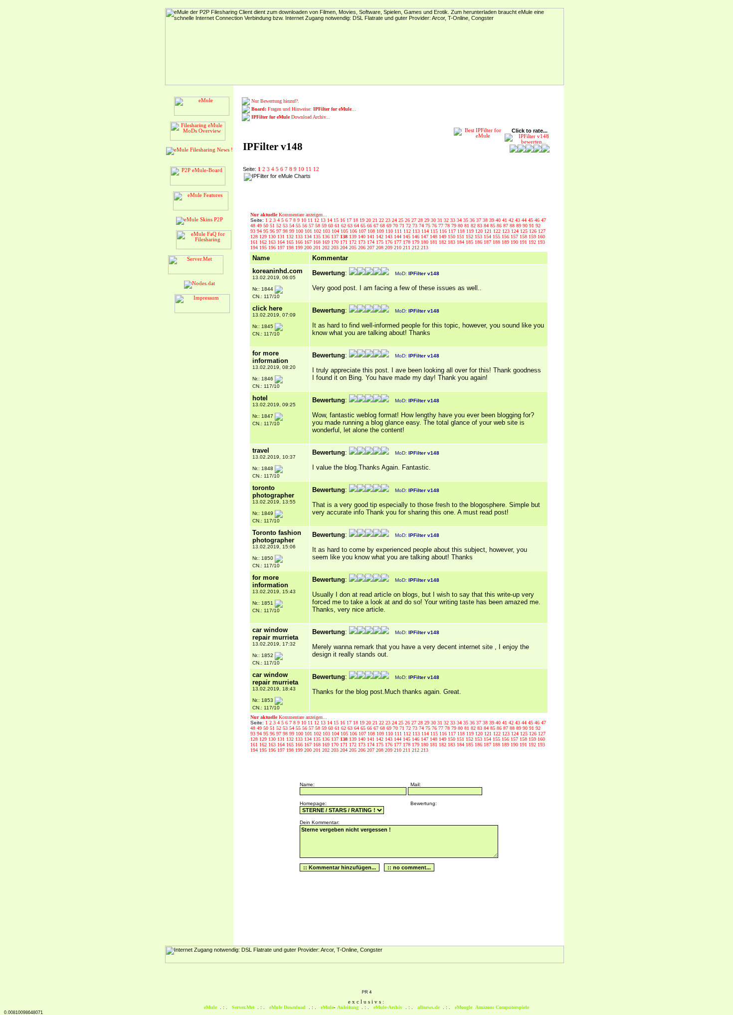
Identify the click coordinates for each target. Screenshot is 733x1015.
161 (254, 242)
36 (473, 220)
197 (281, 247)
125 (524, 231)
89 (519, 225)
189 (506, 242)
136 (326, 236)
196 (272, 247)
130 (272, 236)
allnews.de (428, 1007)
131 (281, 236)
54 (292, 225)
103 (327, 231)
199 (299, 247)
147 (425, 236)
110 (389, 231)
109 (380, 231)
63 (351, 225)
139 (353, 236)
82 (474, 225)
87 (506, 225)
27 (414, 220)
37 (479, 220)
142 (380, 236)
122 (497, 231)
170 (335, 242)
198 (290, 247)
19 (363, 220)
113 (416, 231)
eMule (210, 1007)
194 (254, 247)
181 (434, 242)
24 (395, 220)
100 (300, 231)
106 (354, 231)
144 (398, 236)
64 (357, 225)
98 (286, 231)
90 (526, 225)
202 (326, 247)
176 (389, 242)
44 (525, 220)
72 (409, 225)
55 (299, 225)
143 (389, 236)
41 (505, 220)
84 (487, 225)
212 (416, 247)
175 (380, 242)
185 (470, 242)
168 (317, 242)
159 (533, 236)
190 (515, 242)
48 (253, 225)
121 (488, 231)
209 (389, 247)
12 (316, 169)
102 (318, 231)
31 (440, 220)
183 (452, 242)
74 (422, 225)
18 (356, 220)
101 (309, 231)
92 (538, 225)
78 (448, 225)
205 (353, 247)
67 (376, 225)
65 (364, 225)
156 (506, 236)
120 (479, 231)
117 (452, 231)
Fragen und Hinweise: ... (303, 109)
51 (273, 225)
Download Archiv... (290, 117)
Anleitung (348, 1007)
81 (467, 225)
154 (488, 236)
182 (443, 242)
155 (497, 236)
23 (388, 220)
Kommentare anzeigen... (288, 214)
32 (447, 220)
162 (263, 242)
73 (415, 225)
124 (515, 231)
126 (533, 231)
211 (407, 247)
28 (421, 220)
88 (513, 225)
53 (286, 225)
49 (260, 225)
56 (305, 225)
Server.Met (243, 1007)
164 (281, 242)
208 (380, 247)
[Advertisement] (378, 188)
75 (428, 225)
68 (383, 225)
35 (466, 220)
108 (371, 231)
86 (500, 225)
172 (353, 242)
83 (480, 225)
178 (407, 242)
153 (479, 236)
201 (317, 247)
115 (434, 231)
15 (337, 220)
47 (543, 220)
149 (443, 236)
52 (279, 225)
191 (524, 242)
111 (398, 231)
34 (460, 220)
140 (362, 236)
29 (427, 220)
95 (266, 231)
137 (335, 236)
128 (254, 236)
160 (541, 236)
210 (398, 247)
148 (434, 236)
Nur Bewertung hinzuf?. (275, 101)
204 (344, 247)
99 (292, 231)
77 (441, 225)
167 (308, 242)
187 (488, 242)
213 (424, 247)
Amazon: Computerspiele (502, 1007)
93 (253, 231)
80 (461, 225)
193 (541, 242)
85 (493, 225)
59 (325, 225)
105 (345, 231)
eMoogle (463, 1007)
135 (317, 236)
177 (398, 242)
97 (279, 231)
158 (524, 236)
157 (515, 236)
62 (344, 225)
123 (506, 231)
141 (371, 236)
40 (499, 220)
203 (335, 247)
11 (309, 169)
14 (330, 220)
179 (416, 242)
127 (542, 231)
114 (425, 231)
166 (299, 242)
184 (461, 242)
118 (461, 231)
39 (492, 220)
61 (338, 225)
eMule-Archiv (387, 1007)
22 (382, 220)
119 (470, 231)
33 (453, 220)
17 (350, 220)
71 (402, 225)
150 (452, 236)
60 (331, 225)
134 (308, 236)
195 (263, 247)
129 (263, 236)
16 (343, 220)
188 (497, 242)
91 (532, 225)
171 (344, 242)
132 (290, 236)
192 (533, 242)
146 (416, 236)
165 (290, 242)
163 (272, 242)
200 (308, 247)
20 (369, 220)
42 (512, 220)
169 (326, 242)
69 (389, 225)
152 (470, 236)
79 (454, 225)
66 (370, 225)
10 (301, 169)
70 (396, 225)
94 (260, 231)
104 (336, 231)
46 (538, 220)
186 (479, 242)
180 (425, 242)
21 (375, 220)
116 (443, 231)
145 (407, 236)
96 (273, 231)
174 (371, 242)
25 (401, 220)
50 (266, 225)
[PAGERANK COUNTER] (366, 992)
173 (362, 242)
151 (461, 236)
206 (362, 247)
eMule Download (287, 1007)
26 (408, 220)
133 (299, 236)
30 (434, 220)
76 (435, 225)
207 (371, 247)
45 (531, 220)
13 (324, 220)
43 (518, 220)
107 (363, 231)
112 (407, 231)
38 (486, 220)
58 (318, 225)
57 (312, 225)
